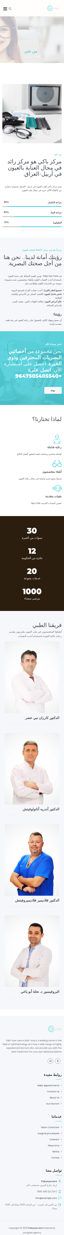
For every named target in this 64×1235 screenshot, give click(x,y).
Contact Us (53, 1091)
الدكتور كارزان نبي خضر (42, 718)
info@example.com (46, 1198)
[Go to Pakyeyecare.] (38, 56)
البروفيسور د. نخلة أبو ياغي (40, 991)
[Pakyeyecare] (53, 8)
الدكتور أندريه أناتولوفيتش (41, 809)
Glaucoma (53, 1145)
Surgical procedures (48, 1133)
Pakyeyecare (35, 1228)
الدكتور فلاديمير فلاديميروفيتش (37, 900)
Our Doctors (52, 1103)
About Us (54, 1097)
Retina (56, 1151)
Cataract (54, 1139)
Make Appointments (48, 1085)
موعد (53, 390)
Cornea (55, 1157)
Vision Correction (50, 1127)
